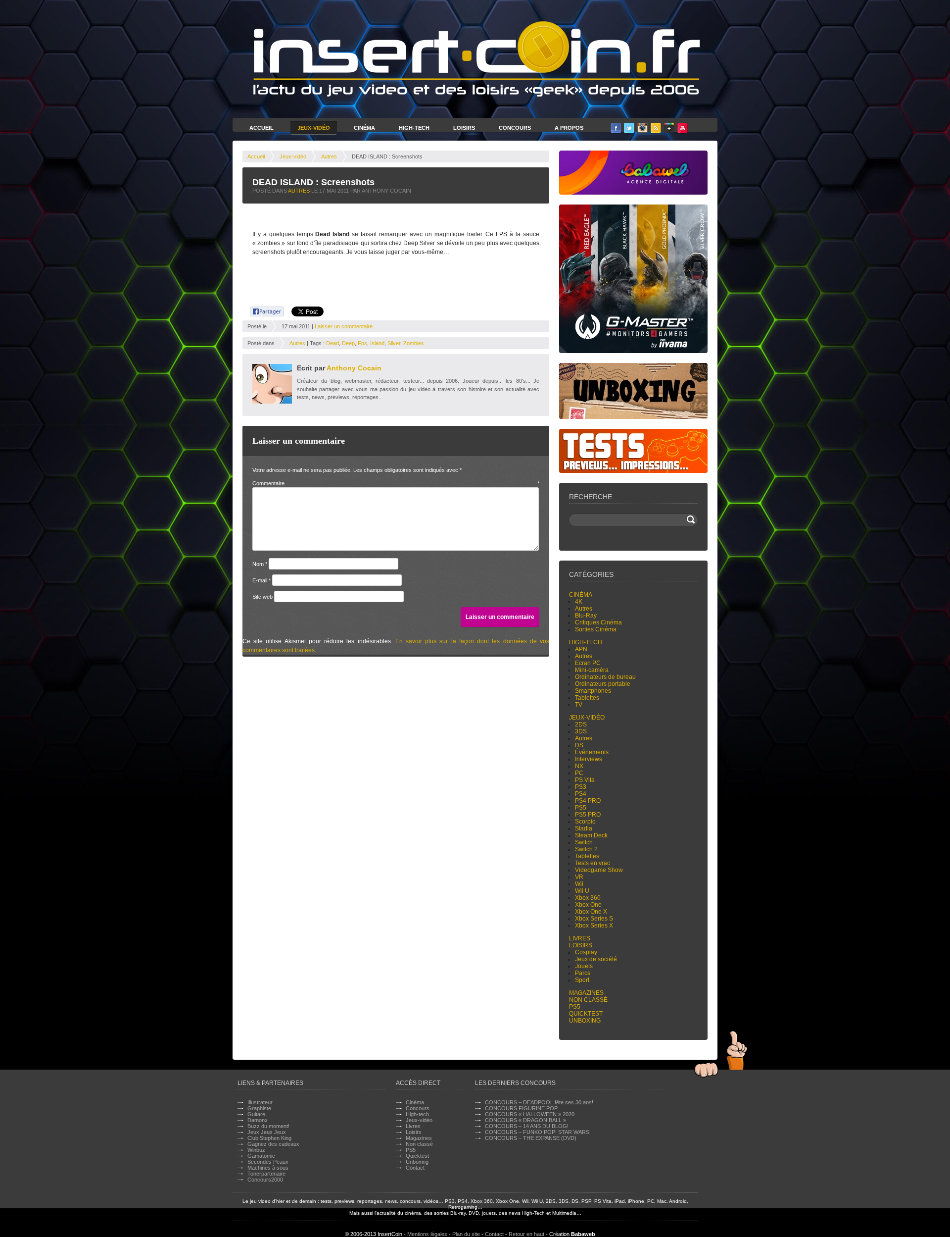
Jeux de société (596, 959)
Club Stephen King (269, 1138)
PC (579, 773)
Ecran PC (588, 663)
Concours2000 (265, 1180)
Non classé (588, 999)
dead (332, 343)
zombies (413, 343)
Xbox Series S (594, 918)
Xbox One (588, 904)
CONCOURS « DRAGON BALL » (525, 1120)
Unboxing (585, 1020)
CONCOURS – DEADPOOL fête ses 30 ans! (539, 1102)
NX (579, 766)
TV (578, 704)
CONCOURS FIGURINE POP (521, 1108)
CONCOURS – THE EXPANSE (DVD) (530, 1138)
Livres (579, 938)
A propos (569, 128)
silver (393, 343)
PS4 (580, 793)
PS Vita (585, 779)
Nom (259, 564)
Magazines (586, 992)
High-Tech (414, 128)
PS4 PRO (588, 800)
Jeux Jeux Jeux (266, 1132)
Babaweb (583, 1234)
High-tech (585, 642)
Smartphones (593, 690)
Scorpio (585, 821)
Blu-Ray (586, 615)
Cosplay (586, 952)
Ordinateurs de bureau (605, 676)
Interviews (588, 759)
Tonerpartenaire (266, 1174)
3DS (581, 731)
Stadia (583, 828)
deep (348, 343)
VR (579, 877)
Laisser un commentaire (344, 326)
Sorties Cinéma (596, 629)
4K (578, 601)
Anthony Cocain (354, 368)
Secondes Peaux (267, 1162)
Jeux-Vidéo (313, 128)
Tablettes (587, 697)
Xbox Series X (594, 925)
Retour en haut (526, 1234)
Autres (329, 156)
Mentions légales (427, 1234)
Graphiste (259, 1108)
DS (579, 745)
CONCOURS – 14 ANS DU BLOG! (527, 1126)
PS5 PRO (588, 814)
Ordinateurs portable (602, 683)
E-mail (261, 580)
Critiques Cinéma (598, 622)
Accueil (261, 128)
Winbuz (256, 1150)
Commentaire (395, 483)
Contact (415, 1168)
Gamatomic (261, 1156)
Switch (584, 842)
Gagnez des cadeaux (273, 1144)
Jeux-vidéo (293, 156)
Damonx (257, 1120)
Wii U (582, 890)
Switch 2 (586, 849)
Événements (592, 752)
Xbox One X (591, 911)
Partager (261, 310)
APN (581, 649)
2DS (581, 724)
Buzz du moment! (268, 1126)
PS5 (580, 807)
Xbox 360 (588, 897)
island (377, 343)
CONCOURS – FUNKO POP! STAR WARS (537, 1132)
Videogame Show (599, 870)
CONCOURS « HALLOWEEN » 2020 (529, 1114)
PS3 (580, 786)
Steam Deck (591, 835)
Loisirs (464, 128)
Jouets (584, 966)
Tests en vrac (592, 863)
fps (362, 343)
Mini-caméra (592, 670)
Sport (582, 980)
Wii (579, 883)
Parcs (582, 973)
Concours (515, 128)
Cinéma (364, 128)
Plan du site (466, 1234)
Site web (262, 597)
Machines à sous (267, 1168)
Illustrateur (260, 1102)
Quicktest (586, 1013)
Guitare (256, 1114)
